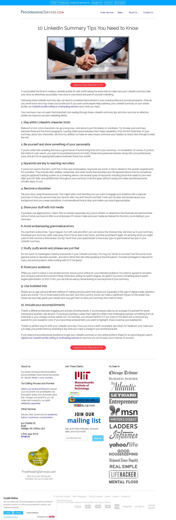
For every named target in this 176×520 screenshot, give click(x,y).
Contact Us (148, 12)
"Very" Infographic (79, 497)
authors (24, 417)
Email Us (25, 436)
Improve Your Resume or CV (88, 85)
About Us (133, 12)
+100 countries (46, 378)
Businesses (120, 3)
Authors (108, 3)
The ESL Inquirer (96, 497)
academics (52, 414)
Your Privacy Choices (102, 502)
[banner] (42, 12)
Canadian (62, 500)
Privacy (60, 502)
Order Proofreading (59, 3)
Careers (115, 497)
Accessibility (88, 502)
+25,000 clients (30, 378)
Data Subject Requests (73, 502)
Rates (120, 12)
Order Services (107, 12)
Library (107, 497)
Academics (97, 3)
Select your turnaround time (33, 389)
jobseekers (48, 417)
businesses (33, 417)
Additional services (78, 3)
